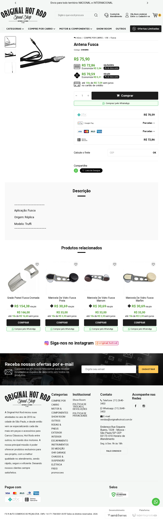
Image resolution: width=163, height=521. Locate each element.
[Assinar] (148, 369)
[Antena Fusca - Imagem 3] (10, 67)
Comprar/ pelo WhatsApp (118, 103)
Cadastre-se (144, 16)
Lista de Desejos (92, 170)
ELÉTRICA (56, 464)
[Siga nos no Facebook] (135, 406)
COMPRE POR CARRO (93, 38)
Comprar (127, 95)
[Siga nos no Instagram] (143, 406)
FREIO (54, 468)
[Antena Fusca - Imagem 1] (10, 41)
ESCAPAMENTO (59, 440)
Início (79, 38)
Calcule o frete (82, 152)
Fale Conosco (113, 451)
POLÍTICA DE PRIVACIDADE (80, 414)
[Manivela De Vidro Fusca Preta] (62, 296)
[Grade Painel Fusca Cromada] (23, 296)
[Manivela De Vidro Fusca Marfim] (139, 296)
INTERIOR (56, 436)
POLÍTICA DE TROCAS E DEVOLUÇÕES (80, 406)
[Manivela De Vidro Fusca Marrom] (100, 296)
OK (154, 152)
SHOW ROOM (58, 416)
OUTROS (55, 420)
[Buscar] (96, 15)
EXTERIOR (56, 432)
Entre (132, 16)
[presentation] (15, 3)
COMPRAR (23, 322)
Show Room (79, 400)
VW (106, 38)
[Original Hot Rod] (23, 15)
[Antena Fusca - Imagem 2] (10, 54)
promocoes (57, 472)
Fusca (113, 38)
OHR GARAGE (58, 452)
